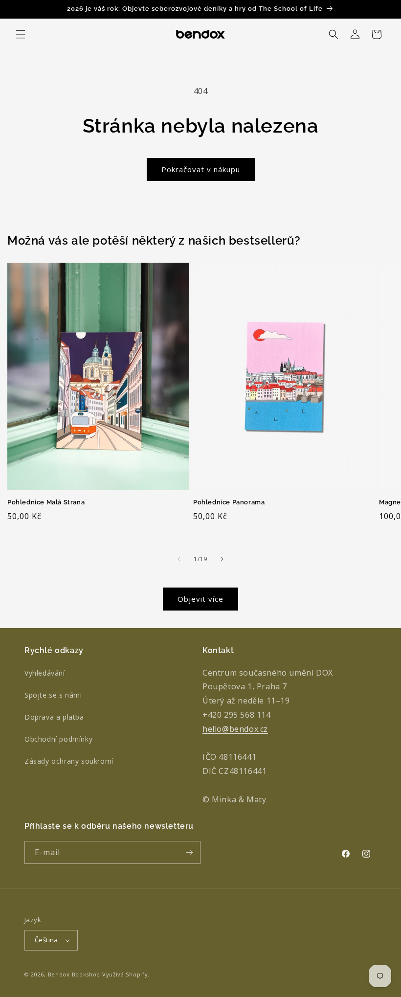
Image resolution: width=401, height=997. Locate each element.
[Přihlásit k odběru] (189, 852)
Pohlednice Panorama (229, 502)
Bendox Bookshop (74, 974)
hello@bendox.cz (235, 729)
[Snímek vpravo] (222, 559)
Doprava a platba (54, 717)
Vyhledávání (44, 673)
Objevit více (200, 599)
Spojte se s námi (53, 695)
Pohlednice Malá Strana (46, 502)
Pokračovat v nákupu (200, 169)
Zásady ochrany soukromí (68, 761)
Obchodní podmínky (58, 739)
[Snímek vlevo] (179, 559)
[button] (20, 34)
